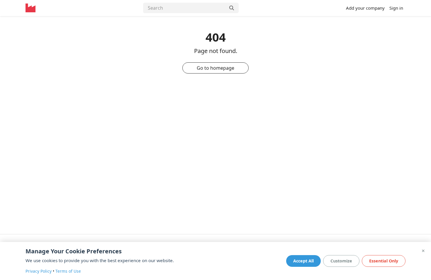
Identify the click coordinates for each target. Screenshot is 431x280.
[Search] (232, 8)
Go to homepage (215, 68)
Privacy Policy (39, 271)
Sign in (396, 8)
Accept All (303, 261)
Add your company (365, 8)
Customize (341, 261)
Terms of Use (68, 271)
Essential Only (383, 261)
